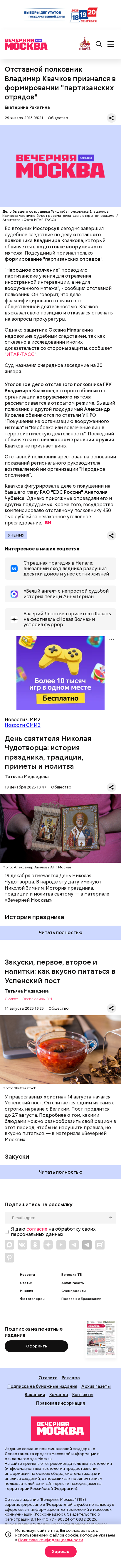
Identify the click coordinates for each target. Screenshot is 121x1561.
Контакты (82, 1394)
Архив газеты (73, 1283)
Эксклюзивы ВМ (37, 999)
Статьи (26, 1283)
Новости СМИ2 (23, 725)
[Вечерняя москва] (60, 1428)
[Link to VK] (22, 1245)
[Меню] (110, 44)
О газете (48, 1377)
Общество (58, 118)
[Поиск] (99, 44)
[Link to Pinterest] (9, 1257)
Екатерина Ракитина (27, 107)
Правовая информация (60, 1403)
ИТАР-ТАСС (20, 354)
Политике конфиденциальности (50, 1539)
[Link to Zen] (48, 1245)
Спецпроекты (73, 1291)
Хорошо (61, 1551)
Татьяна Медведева (27, 776)
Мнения (26, 1291)
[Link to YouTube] (61, 1245)
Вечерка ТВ (71, 1274)
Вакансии (35, 1394)
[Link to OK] (35, 1245)
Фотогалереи (32, 1299)
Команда (58, 1394)
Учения (16, 535)
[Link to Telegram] (74, 1245)
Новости (27, 1274)
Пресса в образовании (81, 1299)
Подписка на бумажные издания (42, 1386)
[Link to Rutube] (100, 1245)
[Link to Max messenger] (9, 1245)
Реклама (71, 1377)
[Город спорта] (85, 44)
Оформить (36, 1346)
